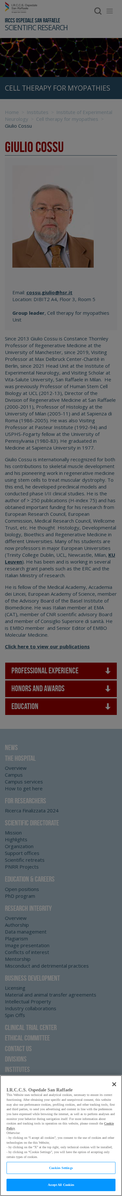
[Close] (114, 1084)
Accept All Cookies (61, 1185)
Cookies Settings (61, 1168)
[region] (61, 1135)
